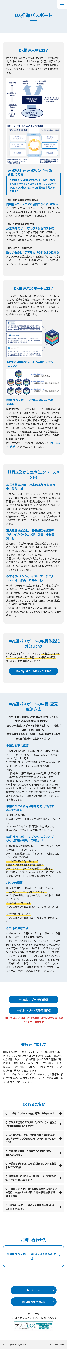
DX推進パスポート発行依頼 (33, 999)
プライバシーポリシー (57, 1344)
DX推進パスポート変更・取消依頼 (33, 1010)
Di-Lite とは (33, 1290)
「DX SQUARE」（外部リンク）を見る (33, 671)
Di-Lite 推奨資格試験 (33, 1301)
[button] (62, 4)
